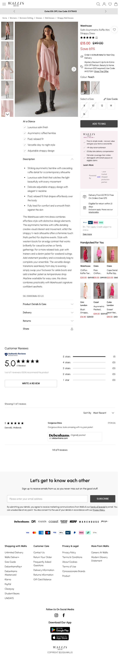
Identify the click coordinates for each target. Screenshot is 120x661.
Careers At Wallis (99, 552)
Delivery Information (44, 570)
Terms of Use (69, 566)
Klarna (8, 579)
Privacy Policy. (99, 510)
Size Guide (10, 561)
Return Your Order (43, 557)
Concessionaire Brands (73, 571)
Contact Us (39, 552)
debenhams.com (59, 438)
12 (102, 105)
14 (111, 105)
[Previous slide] (14, 11)
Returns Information (43, 574)
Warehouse (86, 25)
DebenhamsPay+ (13, 566)
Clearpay (9, 588)
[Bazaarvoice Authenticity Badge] (15, 354)
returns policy (94, 212)
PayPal (8, 584)
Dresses (39, 18)
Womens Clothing (26, 18)
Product (66, 576)
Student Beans (12, 593)
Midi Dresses (49, 18)
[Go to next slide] (74, 69)
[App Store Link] (60, 633)
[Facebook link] (63, 615)
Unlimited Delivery (14, 552)
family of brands (97, 507)
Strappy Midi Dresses (65, 18)
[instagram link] (56, 615)
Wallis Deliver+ (12, 557)
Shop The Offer (101, 71)
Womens (13, 18)
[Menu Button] (4, 4)
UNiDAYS (9, 598)
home (4, 18)
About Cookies (69, 561)
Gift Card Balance (42, 579)
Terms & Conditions (72, 557)
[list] (46, 69)
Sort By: (87, 412)
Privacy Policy (69, 552)
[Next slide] (106, 11)
